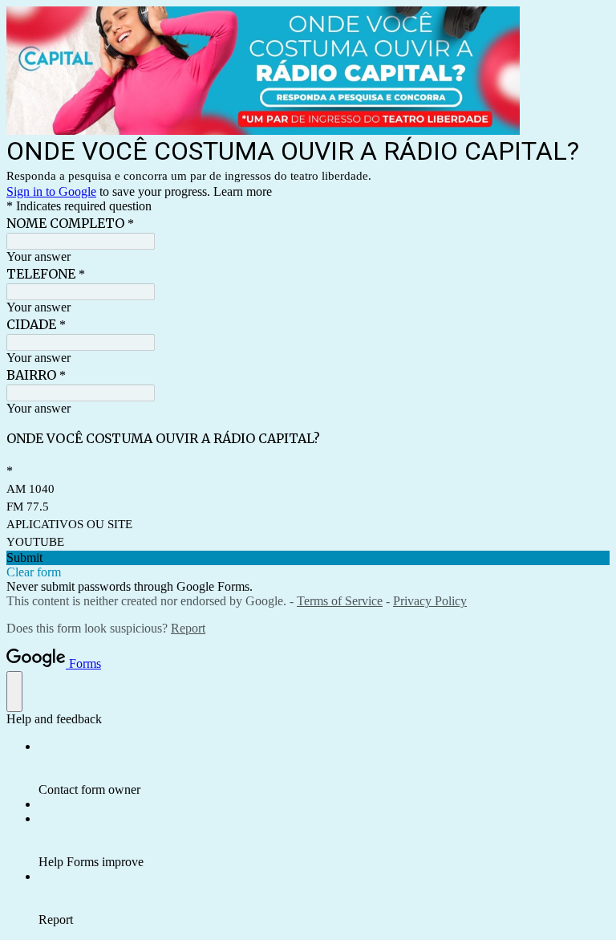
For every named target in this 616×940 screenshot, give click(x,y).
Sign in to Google (51, 191)
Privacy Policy (430, 601)
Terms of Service (340, 601)
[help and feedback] (14, 691)
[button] (308, 558)
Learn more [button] (242, 191)
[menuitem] (324, 768)
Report (188, 628)
